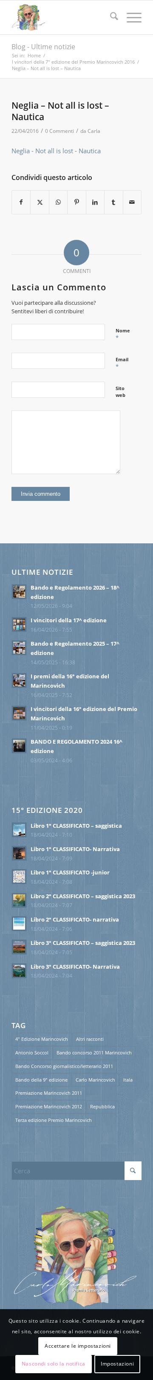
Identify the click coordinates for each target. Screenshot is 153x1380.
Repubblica (102, 1106)
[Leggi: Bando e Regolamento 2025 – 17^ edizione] (19, 647)
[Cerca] (110, 17)
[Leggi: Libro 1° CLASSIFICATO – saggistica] (19, 830)
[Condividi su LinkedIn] (95, 202)
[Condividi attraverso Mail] (132, 202)
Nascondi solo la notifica (53, 1363)
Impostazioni (117, 1363)
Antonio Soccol (31, 1052)
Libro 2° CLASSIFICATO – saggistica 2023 (83, 896)
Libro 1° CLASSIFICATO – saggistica (76, 825)
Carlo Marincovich (95, 1079)
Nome (123, 334)
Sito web (120, 392)
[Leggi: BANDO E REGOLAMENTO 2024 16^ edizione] (19, 745)
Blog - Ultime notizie (43, 46)
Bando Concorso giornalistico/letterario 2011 (64, 1066)
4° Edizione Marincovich (41, 1039)
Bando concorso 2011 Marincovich (94, 1052)
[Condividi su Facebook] (21, 202)
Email (122, 363)
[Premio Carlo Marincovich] (63, 17)
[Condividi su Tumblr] (113, 202)
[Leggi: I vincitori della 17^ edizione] (19, 624)
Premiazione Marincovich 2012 (48, 1106)
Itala (128, 1079)
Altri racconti (90, 1039)
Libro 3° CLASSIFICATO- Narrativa (75, 966)
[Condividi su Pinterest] (76, 202)
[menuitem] (110, 17)
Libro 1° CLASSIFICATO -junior (70, 872)
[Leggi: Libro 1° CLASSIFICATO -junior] (19, 876)
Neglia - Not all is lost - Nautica (56, 150)
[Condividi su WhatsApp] (58, 202)
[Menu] (130, 17)
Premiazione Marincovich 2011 (48, 1093)
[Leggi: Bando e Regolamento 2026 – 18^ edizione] (19, 591)
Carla (94, 131)
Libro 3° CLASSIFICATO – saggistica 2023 (83, 943)
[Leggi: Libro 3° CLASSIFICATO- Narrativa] (19, 970)
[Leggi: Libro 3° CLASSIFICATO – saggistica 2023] (19, 947)
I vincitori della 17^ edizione (69, 620)
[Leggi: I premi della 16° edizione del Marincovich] (19, 680)
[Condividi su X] (39, 202)
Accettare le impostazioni (78, 1345)
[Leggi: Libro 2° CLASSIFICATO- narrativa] (19, 923)
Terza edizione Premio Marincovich (53, 1120)
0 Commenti (59, 131)
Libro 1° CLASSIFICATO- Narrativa (75, 849)
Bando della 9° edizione (41, 1079)
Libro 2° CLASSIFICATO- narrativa (75, 919)
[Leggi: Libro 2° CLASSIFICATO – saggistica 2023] (19, 900)
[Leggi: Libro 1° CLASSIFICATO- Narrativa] (19, 853)
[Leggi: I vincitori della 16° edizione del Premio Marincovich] (19, 713)
